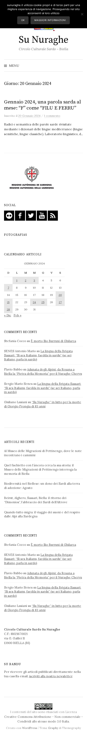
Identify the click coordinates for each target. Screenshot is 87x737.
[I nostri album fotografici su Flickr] (9, 215)
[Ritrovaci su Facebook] (20, 215)
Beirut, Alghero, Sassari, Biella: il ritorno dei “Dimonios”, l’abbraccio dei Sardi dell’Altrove (35, 500)
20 (60, 295)
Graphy (53, 728)
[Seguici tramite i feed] (53, 215)
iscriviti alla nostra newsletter (50, 676)
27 (60, 302)
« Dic (7, 315)
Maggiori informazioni (50, 20)
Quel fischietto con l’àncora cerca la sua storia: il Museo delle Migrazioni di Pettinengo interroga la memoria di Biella (40, 469)
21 (8, 302)
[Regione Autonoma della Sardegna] (31, 178)
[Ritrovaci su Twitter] (31, 215)
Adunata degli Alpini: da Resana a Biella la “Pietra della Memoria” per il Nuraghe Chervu (43, 371)
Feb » (17, 315)
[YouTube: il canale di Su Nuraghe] (42, 215)
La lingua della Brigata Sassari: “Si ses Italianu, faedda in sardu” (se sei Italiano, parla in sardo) (38, 355)
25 (43, 302)
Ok (23, 20)
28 (8, 309)
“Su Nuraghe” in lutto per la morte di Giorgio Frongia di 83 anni (42, 404)
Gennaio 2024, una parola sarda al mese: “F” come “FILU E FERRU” (42, 105)
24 (34, 302)
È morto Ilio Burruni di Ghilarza (53, 341)
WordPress (29, 728)
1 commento (52, 116)
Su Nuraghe (43, 40)
